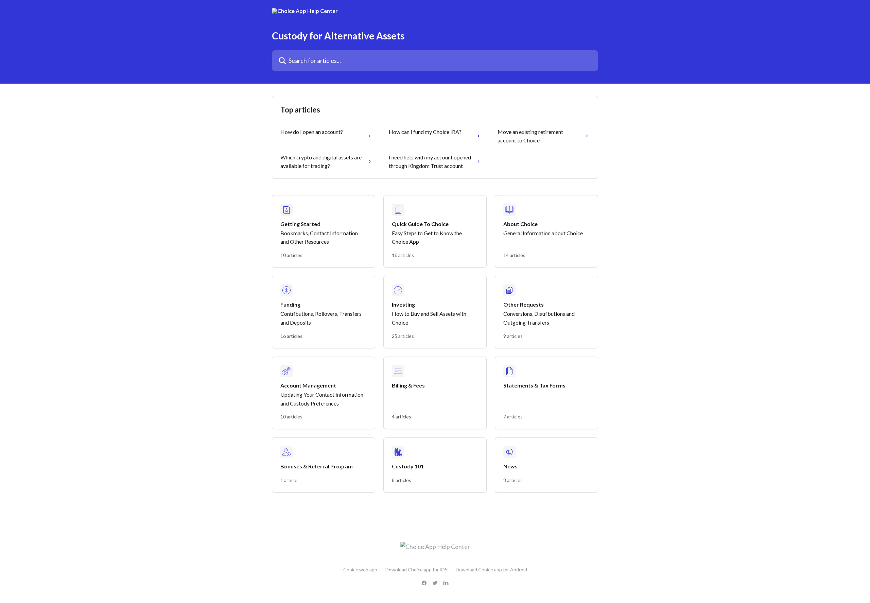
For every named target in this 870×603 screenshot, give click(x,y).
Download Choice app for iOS (416, 569)
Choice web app (360, 569)
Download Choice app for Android (491, 569)
